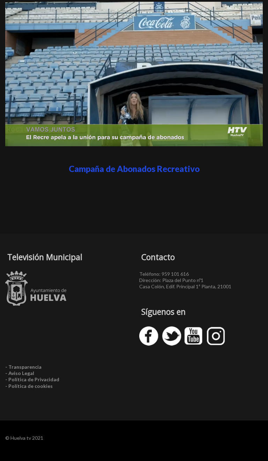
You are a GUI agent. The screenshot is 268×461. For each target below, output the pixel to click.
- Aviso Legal (19, 373)
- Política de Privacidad (32, 379)
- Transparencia (23, 367)
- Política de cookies (29, 386)
